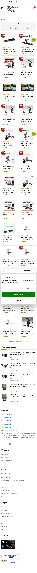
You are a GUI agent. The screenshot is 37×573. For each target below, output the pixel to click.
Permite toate (18, 294)
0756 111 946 (7, 421)
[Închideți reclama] (34, 271)
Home (3, 507)
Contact (9, 2)
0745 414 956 (8, 427)
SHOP (3, 523)
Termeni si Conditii (7, 517)
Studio (3, 487)
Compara (20, 2)
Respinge (18, 300)
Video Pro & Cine (6, 474)
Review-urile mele (6, 461)
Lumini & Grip (5, 490)
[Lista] (11, 28)
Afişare (29, 289)
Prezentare (4, 510)
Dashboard (4, 454)
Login (31, 2)
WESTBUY (15, 570)
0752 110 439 (8, 414)
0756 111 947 (7, 424)
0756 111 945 (7, 417)
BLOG (3, 530)
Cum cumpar (5, 513)
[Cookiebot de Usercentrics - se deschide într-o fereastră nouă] (22, 271)
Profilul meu (4, 464)
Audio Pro (4, 484)
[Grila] (7, 28)
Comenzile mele (6, 457)
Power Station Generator (9, 493)
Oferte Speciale (6, 497)
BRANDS (4, 526)
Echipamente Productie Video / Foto (12, 480)
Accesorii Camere (6, 477)
